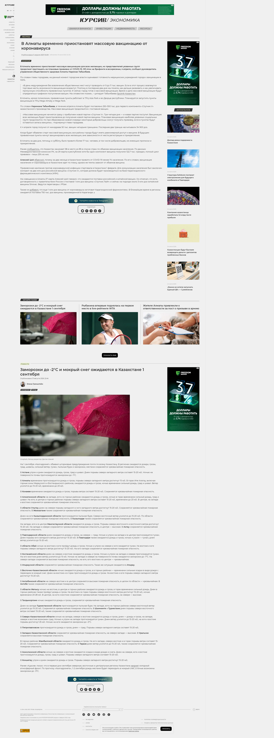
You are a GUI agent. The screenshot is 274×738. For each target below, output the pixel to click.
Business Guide (9, 32)
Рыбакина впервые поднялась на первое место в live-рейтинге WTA (108, 307)
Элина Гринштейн (35, 384)
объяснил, (39, 160)
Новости (11, 22)
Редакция (11, 62)
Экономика (10, 42)
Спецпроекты (10, 67)
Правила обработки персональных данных (158, 723)
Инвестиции (103, 28)
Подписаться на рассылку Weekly (95, 707)
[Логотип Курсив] (9, 5)
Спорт (12, 45)
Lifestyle (11, 35)
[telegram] (88, 714)
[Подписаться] (121, 709)
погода (34, 390)
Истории (11, 25)
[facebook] (109, 714)
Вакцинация (26, 61)
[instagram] (83, 714)
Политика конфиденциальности (155, 719)
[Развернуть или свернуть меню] (13, 56)
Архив (12, 50)
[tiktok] (99, 714)
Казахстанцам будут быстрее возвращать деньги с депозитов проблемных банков (182, 252)
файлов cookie (134, 731)
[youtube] (93, 714)
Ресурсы (145, 28)
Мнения (11, 48)
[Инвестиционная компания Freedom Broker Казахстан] (9, 17)
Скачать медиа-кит (92, 730)
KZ (13, 10)
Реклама (11, 64)
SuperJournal (9, 37)
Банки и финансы (80, 28)
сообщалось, (33, 149)
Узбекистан (10, 81)
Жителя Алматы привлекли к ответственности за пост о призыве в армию (171, 307)
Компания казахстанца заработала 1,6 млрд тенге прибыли (179, 215)
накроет (135, 666)
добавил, (34, 190)
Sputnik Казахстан (126, 93)
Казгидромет (25, 390)
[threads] (104, 714)
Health (12, 40)
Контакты (89, 726)
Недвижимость (125, 28)
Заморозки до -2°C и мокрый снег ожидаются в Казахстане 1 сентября (42, 307)
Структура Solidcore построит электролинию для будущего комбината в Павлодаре (180, 177)
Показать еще (109, 355)
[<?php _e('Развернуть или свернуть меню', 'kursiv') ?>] (14, 76)
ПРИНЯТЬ (166, 729)
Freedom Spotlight (8, 69)
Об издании (89, 719)
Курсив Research (9, 30)
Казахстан (10, 79)
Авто (12, 27)
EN (11, 10)
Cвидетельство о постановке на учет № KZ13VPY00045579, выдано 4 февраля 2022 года (45, 717)
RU (8, 10)
